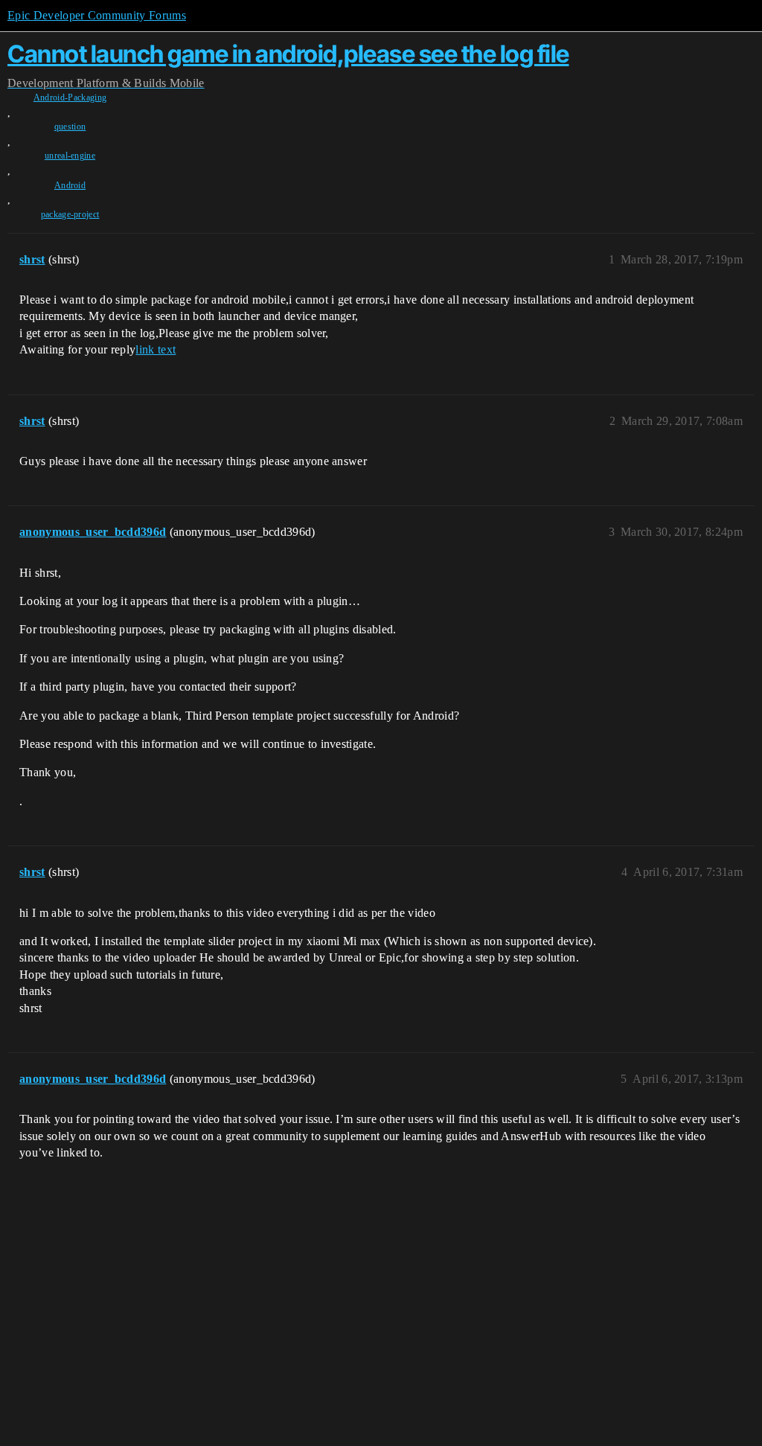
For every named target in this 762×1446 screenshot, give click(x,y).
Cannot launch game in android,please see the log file (288, 53)
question (70, 126)
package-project (70, 214)
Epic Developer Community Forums (96, 15)
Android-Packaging (69, 97)
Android (70, 185)
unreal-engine (70, 155)
